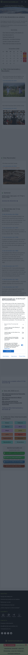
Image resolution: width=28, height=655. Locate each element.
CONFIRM (8, 351)
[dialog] (14, 327)
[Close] (25, 299)
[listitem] (14, 324)
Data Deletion (6, 356)
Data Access (14, 356)
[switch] (22, 328)
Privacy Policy (22, 356)
